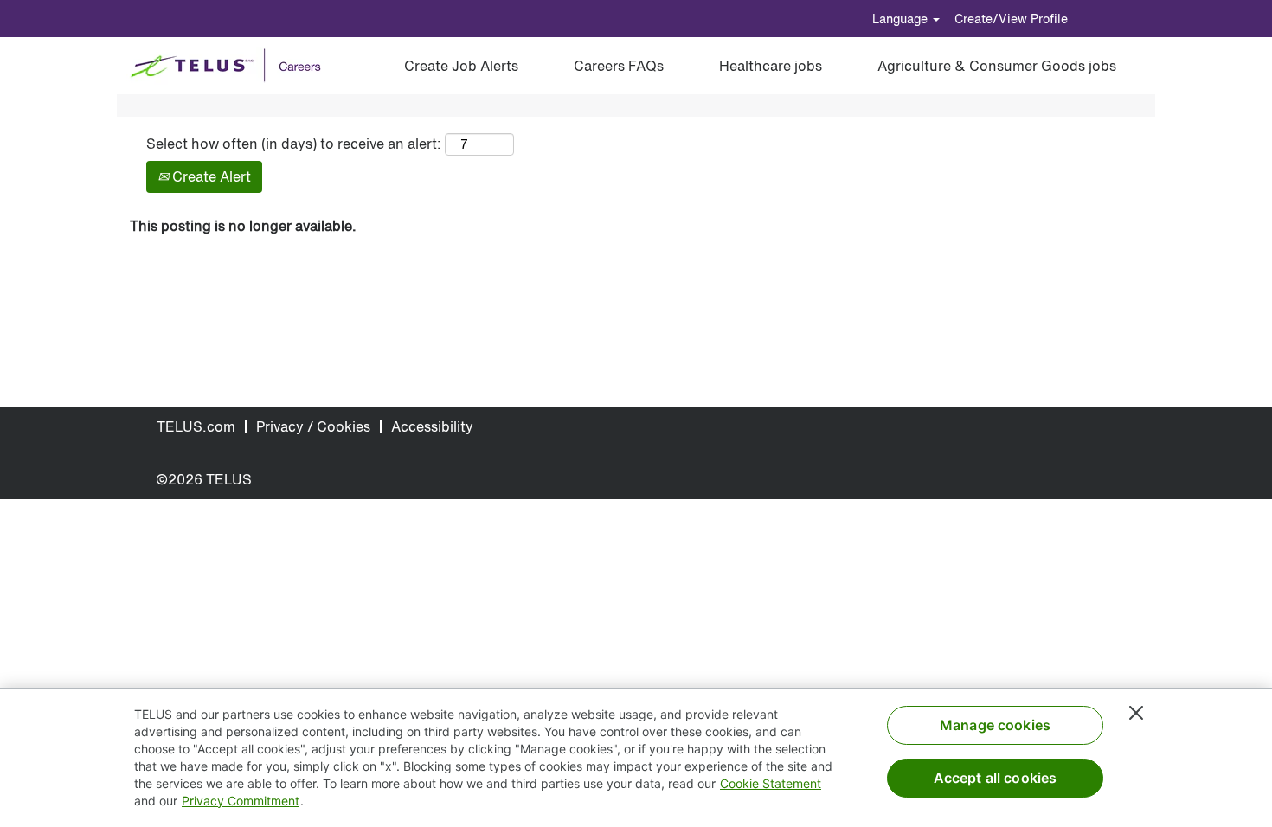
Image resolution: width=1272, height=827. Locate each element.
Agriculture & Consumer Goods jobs (996, 65)
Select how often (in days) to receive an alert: (293, 144)
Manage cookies (995, 725)
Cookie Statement (770, 783)
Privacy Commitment (240, 800)
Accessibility (432, 426)
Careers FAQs (619, 65)
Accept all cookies (995, 777)
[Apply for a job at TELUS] (231, 66)
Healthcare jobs (770, 65)
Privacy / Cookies (313, 426)
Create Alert (210, 176)
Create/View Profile (1011, 19)
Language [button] (901, 19)
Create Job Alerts (461, 65)
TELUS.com (196, 426)
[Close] (1136, 713)
